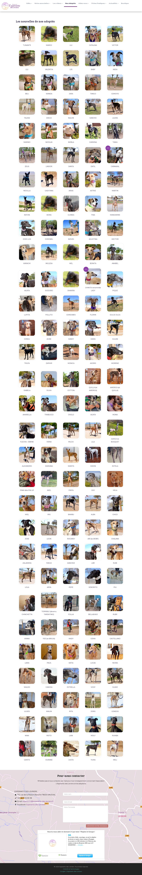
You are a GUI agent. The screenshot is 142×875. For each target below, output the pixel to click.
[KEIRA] (49, 203)
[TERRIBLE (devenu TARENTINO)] (49, 600)
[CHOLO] (71, 403)
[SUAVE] (115, 676)
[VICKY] (93, 676)
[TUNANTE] (27, 34)
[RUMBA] (115, 724)
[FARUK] (49, 551)
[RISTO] (49, 724)
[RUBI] (115, 551)
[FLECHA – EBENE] (27, 430)
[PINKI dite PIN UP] (27, 479)
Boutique (125, 3)
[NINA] (27, 724)
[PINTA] (71, 479)
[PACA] (49, 651)
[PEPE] (71, 576)
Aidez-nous (83, 3)
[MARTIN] (115, 179)
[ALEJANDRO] (27, 454)
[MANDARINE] (115, 203)
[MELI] (115, 748)
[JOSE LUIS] (27, 228)
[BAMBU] (71, 503)
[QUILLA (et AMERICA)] (93, 376)
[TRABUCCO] (49, 403)
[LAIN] (71, 724)
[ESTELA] (115, 454)
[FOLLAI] (71, 603)
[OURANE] (49, 748)
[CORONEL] (49, 228)
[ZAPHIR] (49, 352)
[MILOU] (71, 430)
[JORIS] (93, 700)
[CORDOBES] (71, 303)
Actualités (113, 3)
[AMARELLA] (27, 403)
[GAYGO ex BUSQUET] (115, 427)
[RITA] (71, 700)
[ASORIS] (93, 352)
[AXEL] (49, 479)
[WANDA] (49, 82)
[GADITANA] (49, 179)
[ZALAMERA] (27, 551)
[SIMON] (93, 454)
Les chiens (57, 3)
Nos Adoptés (70, 3)
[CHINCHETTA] (27, 603)
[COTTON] (71, 379)
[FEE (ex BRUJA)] (49, 627)
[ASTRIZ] (93, 179)
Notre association (42, 3)
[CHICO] (115, 503)
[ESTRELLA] (71, 676)
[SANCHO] (93, 106)
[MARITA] (71, 454)
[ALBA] (93, 503)
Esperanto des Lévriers (35, 805)
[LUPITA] (27, 303)
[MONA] (115, 403)
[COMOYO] (115, 82)
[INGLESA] (49, 252)
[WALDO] (27, 676)
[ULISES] (27, 700)
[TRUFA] (27, 352)
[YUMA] (93, 748)
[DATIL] (93, 155)
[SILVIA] (49, 379)
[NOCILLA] (27, 179)
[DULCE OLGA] (115, 303)
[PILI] (115, 576)
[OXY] (93, 479)
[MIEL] (27, 503)
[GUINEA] (71, 203)
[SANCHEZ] (71, 551)
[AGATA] (27, 279)
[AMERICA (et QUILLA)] (115, 376)
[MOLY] (93, 724)
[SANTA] (71, 155)
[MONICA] (71, 352)
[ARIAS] (71, 179)
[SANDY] (71, 327)
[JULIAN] (115, 327)
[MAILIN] (49, 700)
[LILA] (93, 430)
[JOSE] (27, 527)
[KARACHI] (27, 252)
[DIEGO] (49, 106)
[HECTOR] (115, 228)
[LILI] (71, 34)
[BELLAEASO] (93, 603)
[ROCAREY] (71, 527)
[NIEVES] (71, 228)
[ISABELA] (27, 379)
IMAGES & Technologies (71, 869)
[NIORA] (115, 651)
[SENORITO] (93, 576)
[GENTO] (27, 748)
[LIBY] (93, 551)
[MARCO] (49, 34)
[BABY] (93, 58)
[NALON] (71, 106)
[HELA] (115, 479)
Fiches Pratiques (98, 3)
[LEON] (49, 527)
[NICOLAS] (49, 131)
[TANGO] (93, 82)
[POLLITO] (49, 303)
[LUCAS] (93, 651)
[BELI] (27, 82)
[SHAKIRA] (71, 279)
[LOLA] (27, 576)
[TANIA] (115, 131)
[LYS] (71, 58)
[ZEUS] (27, 155)
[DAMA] (93, 327)
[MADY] (71, 627)
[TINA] (93, 203)
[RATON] (27, 203)
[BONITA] (93, 252)
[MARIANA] (49, 454)
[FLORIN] (93, 303)
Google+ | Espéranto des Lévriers (71, 871)
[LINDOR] (49, 155)
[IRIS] (49, 503)
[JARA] (71, 82)
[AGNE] (49, 327)
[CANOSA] (49, 676)
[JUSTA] (71, 748)
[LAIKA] (27, 651)
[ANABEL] (115, 252)
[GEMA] (93, 627)
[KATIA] (71, 651)
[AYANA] (27, 627)
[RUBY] (115, 603)
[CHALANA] (115, 527)
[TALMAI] (27, 106)
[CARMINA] (93, 131)
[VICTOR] (115, 34)
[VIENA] (49, 430)
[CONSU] (27, 327)
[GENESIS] (115, 700)
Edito (28, 3)
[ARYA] (49, 576)
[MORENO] (115, 352)
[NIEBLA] (71, 131)
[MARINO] (27, 131)
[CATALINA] (93, 34)
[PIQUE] (115, 279)
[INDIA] (115, 58)
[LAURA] (115, 106)
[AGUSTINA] (93, 228)
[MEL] (71, 252)
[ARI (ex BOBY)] (93, 527)
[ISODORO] (49, 279)
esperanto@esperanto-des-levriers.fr (38, 801)
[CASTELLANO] (115, 627)
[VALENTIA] (49, 58)
